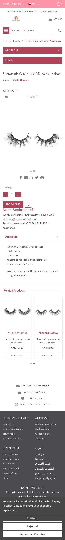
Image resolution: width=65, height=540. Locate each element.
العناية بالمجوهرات (45, 478)
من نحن (39, 454)
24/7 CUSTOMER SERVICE (35, 404)
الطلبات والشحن (44, 469)
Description (11, 236)
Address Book (42, 429)
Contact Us (8, 424)
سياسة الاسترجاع (45, 473)
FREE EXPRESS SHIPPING (35, 385)
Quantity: (7, 187)
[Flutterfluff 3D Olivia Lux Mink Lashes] (31, 171)
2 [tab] (34, 363)
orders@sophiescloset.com (21, 219)
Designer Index (11, 459)
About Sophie (10, 454)
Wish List (39, 438)
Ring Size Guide (11, 468)
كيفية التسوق (42, 464)
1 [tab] (31, 363)
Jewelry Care (10, 473)
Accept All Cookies (32, 534)
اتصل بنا (39, 459)
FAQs (6, 478)
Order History (42, 434)
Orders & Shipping (13, 429)
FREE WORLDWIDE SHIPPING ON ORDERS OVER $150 (32, 12)
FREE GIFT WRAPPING (35, 392)
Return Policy (9, 434)
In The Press (9, 463)
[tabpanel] (17, 328)
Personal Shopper (12, 438)
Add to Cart (17, 355)
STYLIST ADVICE (35, 398)
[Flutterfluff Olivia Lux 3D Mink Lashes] (34, 171)
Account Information (46, 424)
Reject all (33, 526)
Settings (32, 518)
